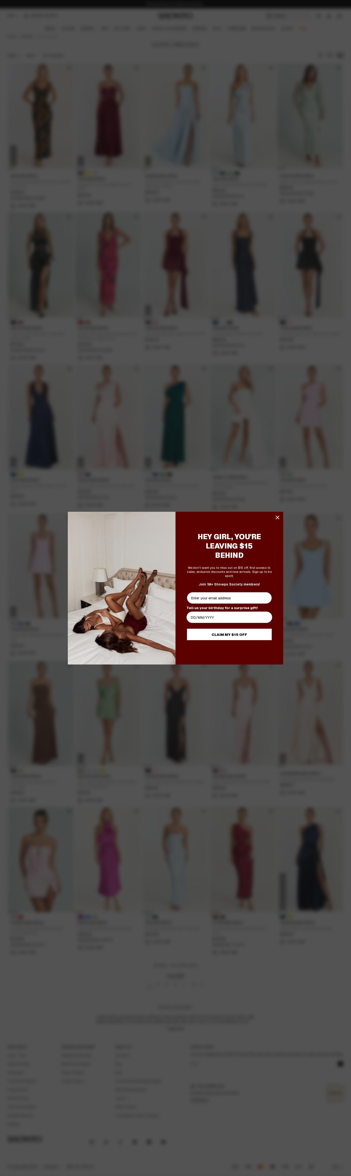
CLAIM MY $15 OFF (229, 634)
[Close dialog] (277, 517)
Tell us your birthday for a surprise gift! (222, 608)
